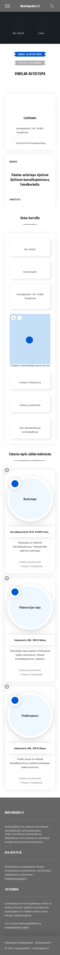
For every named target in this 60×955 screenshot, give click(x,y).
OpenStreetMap (28, 365)
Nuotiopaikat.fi (30, 6)
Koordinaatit (30, 271)
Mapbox (16, 365)
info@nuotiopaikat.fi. (16, 878)
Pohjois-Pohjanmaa (30, 63)
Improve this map (42, 365)
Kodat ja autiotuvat (30, 54)
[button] (30, 164)
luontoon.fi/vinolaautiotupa (30, 143)
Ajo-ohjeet (30, 249)
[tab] (30, 164)
